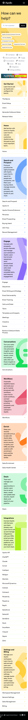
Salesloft (5, 614)
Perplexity (5, 597)
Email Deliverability (9, 295)
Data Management (8, 702)
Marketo (5, 579)
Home (4, 151)
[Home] (7, 2)
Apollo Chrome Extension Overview (11, 34)
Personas (5, 215)
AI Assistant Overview (7, 41)
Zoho (4, 641)
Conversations (7, 370)
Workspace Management (11, 693)
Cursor (4, 566)
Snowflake (6, 627)
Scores (4, 326)
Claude (4, 561)
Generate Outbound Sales (11, 112)
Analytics (5, 322)
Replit (4, 605)
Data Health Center (9, 468)
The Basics (6, 99)
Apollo (1, 715)
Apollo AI (5, 206)
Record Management (9, 232)
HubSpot (5, 570)
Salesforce (6, 610)
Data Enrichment (8, 463)
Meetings (5, 317)
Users (4, 108)
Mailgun (5, 575)
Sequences (6, 287)
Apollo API (6, 552)
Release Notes (7, 116)
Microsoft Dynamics (9, 583)
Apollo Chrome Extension (11, 210)
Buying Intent (7, 223)
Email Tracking (7, 300)
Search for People (6, 44)
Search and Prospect (9, 201)
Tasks (4, 309)
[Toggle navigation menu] (24, 3)
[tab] (10, 55)
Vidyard (5, 632)
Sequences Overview (19, 44)
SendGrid (5, 619)
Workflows (6, 417)
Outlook (5, 588)
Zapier (4, 636)
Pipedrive (5, 601)
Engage (5, 282)
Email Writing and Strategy (11, 291)
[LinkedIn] (23, 715)
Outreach (5, 592)
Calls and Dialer (7, 304)
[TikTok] (1, 717)
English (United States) (11, 715)
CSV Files (5, 228)
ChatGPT (5, 557)
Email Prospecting (8, 219)
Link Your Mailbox (6, 37)
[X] (20, 715)
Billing (4, 706)
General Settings (8, 697)
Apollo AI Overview (7, 47)
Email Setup (6, 103)
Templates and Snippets (11, 313)
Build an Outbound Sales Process (11, 332)
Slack (4, 623)
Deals (4, 509)
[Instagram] (25, 715)
